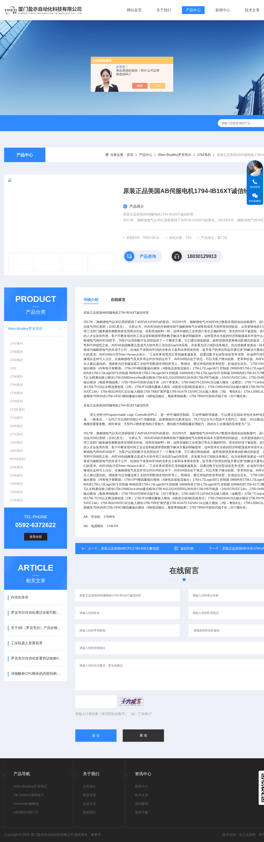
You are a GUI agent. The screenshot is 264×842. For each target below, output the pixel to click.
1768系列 (16, 351)
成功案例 (141, 803)
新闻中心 (222, 10)
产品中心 (193, 10)
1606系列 (16, 426)
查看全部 (35, 536)
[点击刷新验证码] (131, 701)
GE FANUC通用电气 (29, 795)
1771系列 (16, 434)
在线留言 (118, 300)
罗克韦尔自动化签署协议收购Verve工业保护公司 (37, 658)
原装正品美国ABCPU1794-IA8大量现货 (130, 548)
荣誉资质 (89, 795)
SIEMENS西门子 (26, 812)
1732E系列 (17, 409)
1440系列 (16, 450)
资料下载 (141, 812)
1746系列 (16, 500)
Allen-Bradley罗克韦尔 (174, 155)
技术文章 (252, 10)
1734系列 (16, 393)
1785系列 (16, 475)
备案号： (97, 834)
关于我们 (163, 10)
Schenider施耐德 (26, 803)
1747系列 (16, 343)
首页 (130, 155)
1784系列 (16, 483)
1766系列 (16, 467)
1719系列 (16, 417)
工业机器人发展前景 (26, 643)
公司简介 (89, 786)
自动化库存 (19, 597)
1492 (13, 368)
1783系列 (16, 492)
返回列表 (187, 548)
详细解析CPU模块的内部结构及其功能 (37, 674)
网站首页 (134, 10)
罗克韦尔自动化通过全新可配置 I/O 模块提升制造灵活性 (37, 613)
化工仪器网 (247, 834)
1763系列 (16, 360)
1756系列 (16, 376)
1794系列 (204, 155)
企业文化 (89, 803)
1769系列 (16, 384)
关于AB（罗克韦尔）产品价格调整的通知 (37, 628)
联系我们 (89, 812)
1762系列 (16, 442)
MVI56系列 (17, 459)
